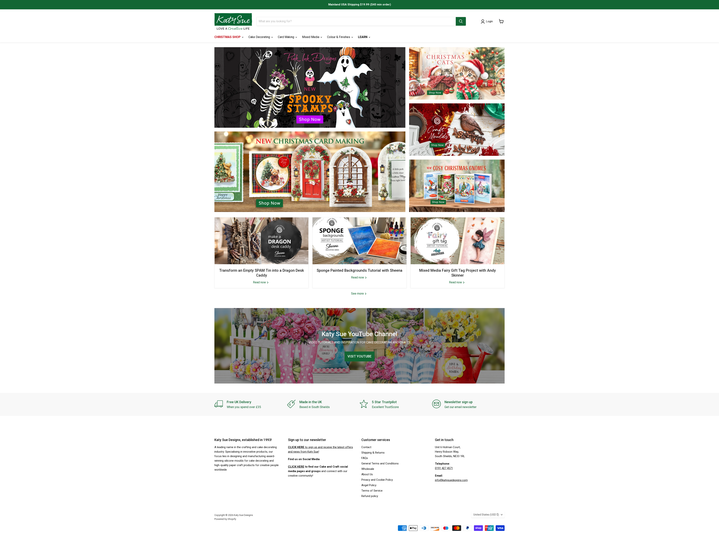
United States (486, 514)
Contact (366, 447)
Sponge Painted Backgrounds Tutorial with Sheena (359, 270)
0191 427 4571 (444, 468)
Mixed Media (311, 37)
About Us (367, 474)
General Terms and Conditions (380, 463)
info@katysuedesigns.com (451, 480)
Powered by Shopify (225, 519)
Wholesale (367, 469)
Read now (260, 282)
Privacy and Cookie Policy (377, 479)
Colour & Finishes (339, 37)
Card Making (286, 37)
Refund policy (369, 496)
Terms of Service (372, 490)
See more (358, 293)
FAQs (364, 458)
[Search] (461, 21)
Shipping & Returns (373, 452)
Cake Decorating (259, 37)
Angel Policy (368, 485)
